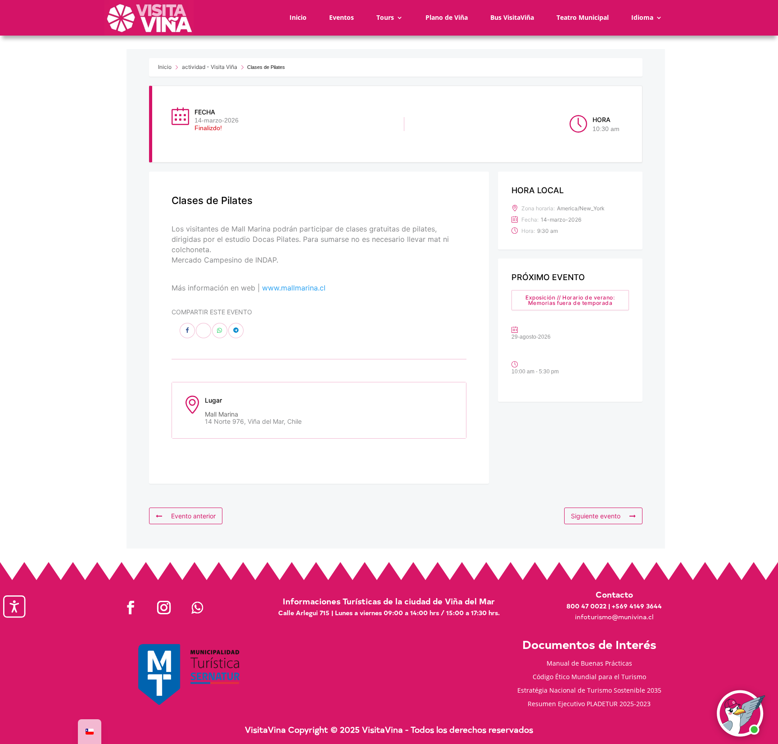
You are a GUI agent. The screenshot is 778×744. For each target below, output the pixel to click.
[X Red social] (203, 330)
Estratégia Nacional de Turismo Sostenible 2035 (589, 690)
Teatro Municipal (582, 17)
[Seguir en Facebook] (130, 607)
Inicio (298, 17)
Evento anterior (193, 516)
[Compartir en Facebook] (187, 330)
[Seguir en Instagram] (163, 607)
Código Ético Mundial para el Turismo (589, 677)
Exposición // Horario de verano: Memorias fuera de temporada (570, 300)
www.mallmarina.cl (294, 287)
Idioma (642, 17)
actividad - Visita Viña (209, 67)
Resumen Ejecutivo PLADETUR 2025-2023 (589, 704)
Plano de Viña (446, 17)
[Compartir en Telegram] (236, 330)
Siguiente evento (595, 516)
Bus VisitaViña (512, 17)
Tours (385, 17)
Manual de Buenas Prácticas (589, 663)
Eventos (341, 17)
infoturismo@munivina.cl (614, 616)
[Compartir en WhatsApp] (219, 330)
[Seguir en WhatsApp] (197, 607)
